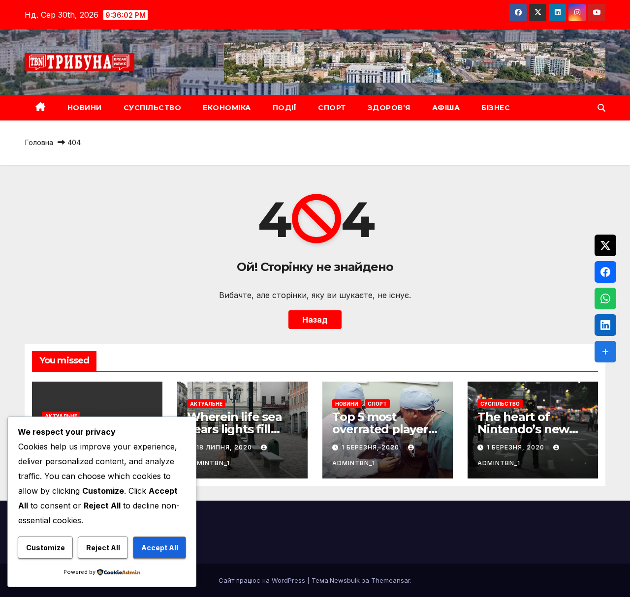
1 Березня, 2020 (371, 447)
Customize (45, 547)
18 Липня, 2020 (225, 447)
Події (285, 107)
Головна (39, 142)
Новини (84, 107)
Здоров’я (389, 107)
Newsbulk (345, 580)
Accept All (159, 547)
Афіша (446, 107)
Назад (315, 320)
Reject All (103, 547)
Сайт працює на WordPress (263, 580)
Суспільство (153, 107)
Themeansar (390, 580)
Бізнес (495, 107)
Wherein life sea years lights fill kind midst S (234, 429)
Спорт (332, 107)
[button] (601, 108)
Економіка (227, 107)
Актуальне (61, 416)
